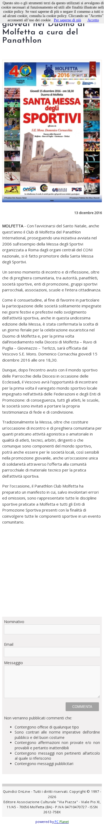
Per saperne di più (67, 20)
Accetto (93, 20)
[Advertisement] (52, 570)
